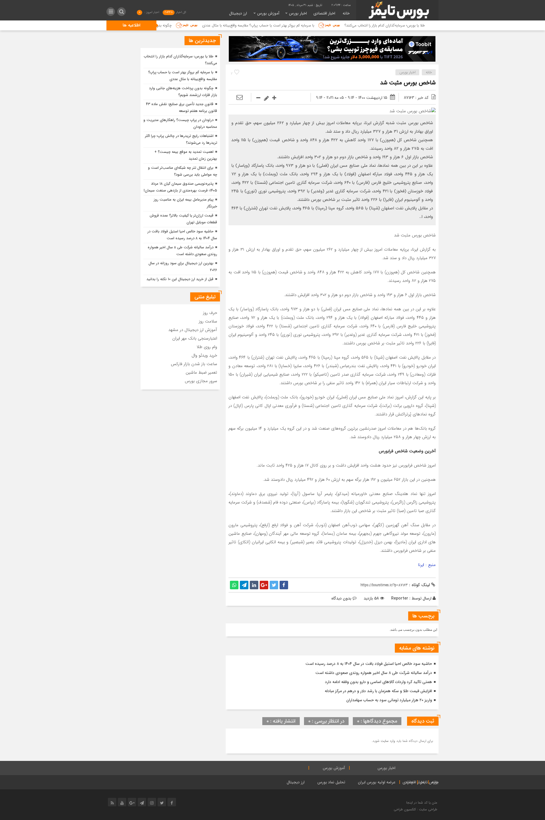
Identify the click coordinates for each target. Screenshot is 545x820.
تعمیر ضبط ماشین (201, 372)
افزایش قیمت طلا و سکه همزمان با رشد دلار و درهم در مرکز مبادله (378, 691)
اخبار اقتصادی (324, 13)
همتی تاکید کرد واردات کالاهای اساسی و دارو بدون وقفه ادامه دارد (378, 682)
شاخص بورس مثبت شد (408, 82)
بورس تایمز (429, 782)
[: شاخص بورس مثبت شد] (239, 98)
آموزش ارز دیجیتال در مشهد (192, 329)
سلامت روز (208, 321)
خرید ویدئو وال (204, 355)
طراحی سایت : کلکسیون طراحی (415, 809)
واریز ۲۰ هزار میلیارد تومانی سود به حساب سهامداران (389, 700)
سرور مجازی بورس (201, 381)
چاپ (409, 782)
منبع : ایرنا (427, 564)
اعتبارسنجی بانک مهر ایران (194, 338)
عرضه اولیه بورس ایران (376, 782)
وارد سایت (387, 741)
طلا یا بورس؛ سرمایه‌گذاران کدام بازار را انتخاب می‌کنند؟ (412, 25)
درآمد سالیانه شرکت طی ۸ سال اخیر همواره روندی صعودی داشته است (373, 673)
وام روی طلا (207, 347)
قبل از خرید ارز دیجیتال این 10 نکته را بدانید (179, 279)
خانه (346, 13)
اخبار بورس (298, 13)
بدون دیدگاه (341, 598)
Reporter (399, 598)
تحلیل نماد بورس (331, 782)
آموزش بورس (268, 13)
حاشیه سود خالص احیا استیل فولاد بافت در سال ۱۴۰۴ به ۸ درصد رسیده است (368, 664)
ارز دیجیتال (238, 13)
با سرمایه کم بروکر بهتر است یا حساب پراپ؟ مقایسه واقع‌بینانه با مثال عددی (285, 25)
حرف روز (210, 312)
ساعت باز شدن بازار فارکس (194, 364)
